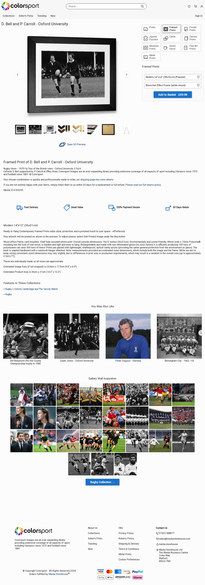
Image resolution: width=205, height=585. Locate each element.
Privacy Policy (126, 533)
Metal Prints (125, 554)
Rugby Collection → (102, 482)
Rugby (8, 289)
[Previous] (17, 74)
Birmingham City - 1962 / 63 (179, 360)
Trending (41, 15)
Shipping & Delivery (129, 543)
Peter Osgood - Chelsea (128, 360)
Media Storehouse (58, 574)
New (53, 15)
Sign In (198, 15)
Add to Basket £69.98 (172, 94)
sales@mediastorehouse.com (174, 538)
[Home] (20, 9)
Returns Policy (126, 538)
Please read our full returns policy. (143, 184)
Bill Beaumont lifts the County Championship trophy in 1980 (25, 362)
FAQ (121, 528)
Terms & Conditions (129, 549)
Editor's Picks (26, 15)
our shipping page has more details (94, 179)
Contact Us (161, 528)
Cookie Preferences (129, 559)
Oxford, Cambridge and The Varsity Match (36, 289)
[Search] (142, 6)
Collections (9, 15)
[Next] (126, 74)
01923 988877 (166, 533)
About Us (93, 528)
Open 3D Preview (76, 144)
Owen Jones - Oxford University (77, 360)
